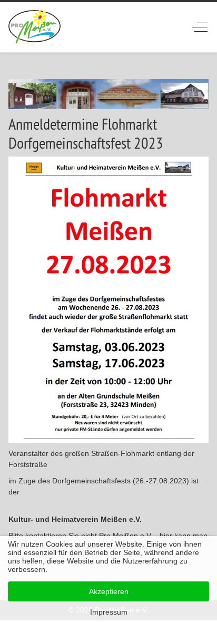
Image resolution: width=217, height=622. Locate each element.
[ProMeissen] (34, 27)
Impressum (108, 612)
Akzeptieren (109, 591)
